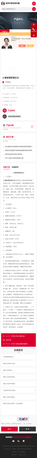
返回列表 (8, 340)
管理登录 (14, 454)
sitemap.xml (22, 454)
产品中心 (5, 31)
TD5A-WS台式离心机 (18, 336)
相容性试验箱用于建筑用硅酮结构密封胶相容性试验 (19, 150)
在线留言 (15, 167)
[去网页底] (34, 35)
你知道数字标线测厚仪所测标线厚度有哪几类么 (19, 146)
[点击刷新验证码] (23, 419)
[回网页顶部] (34, 25)
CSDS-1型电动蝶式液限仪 (19, 344)
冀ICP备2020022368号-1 (24, 449)
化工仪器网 (21, 452)
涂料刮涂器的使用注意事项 (13, 154)
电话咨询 (33, 31)
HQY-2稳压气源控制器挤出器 (14, 158)
